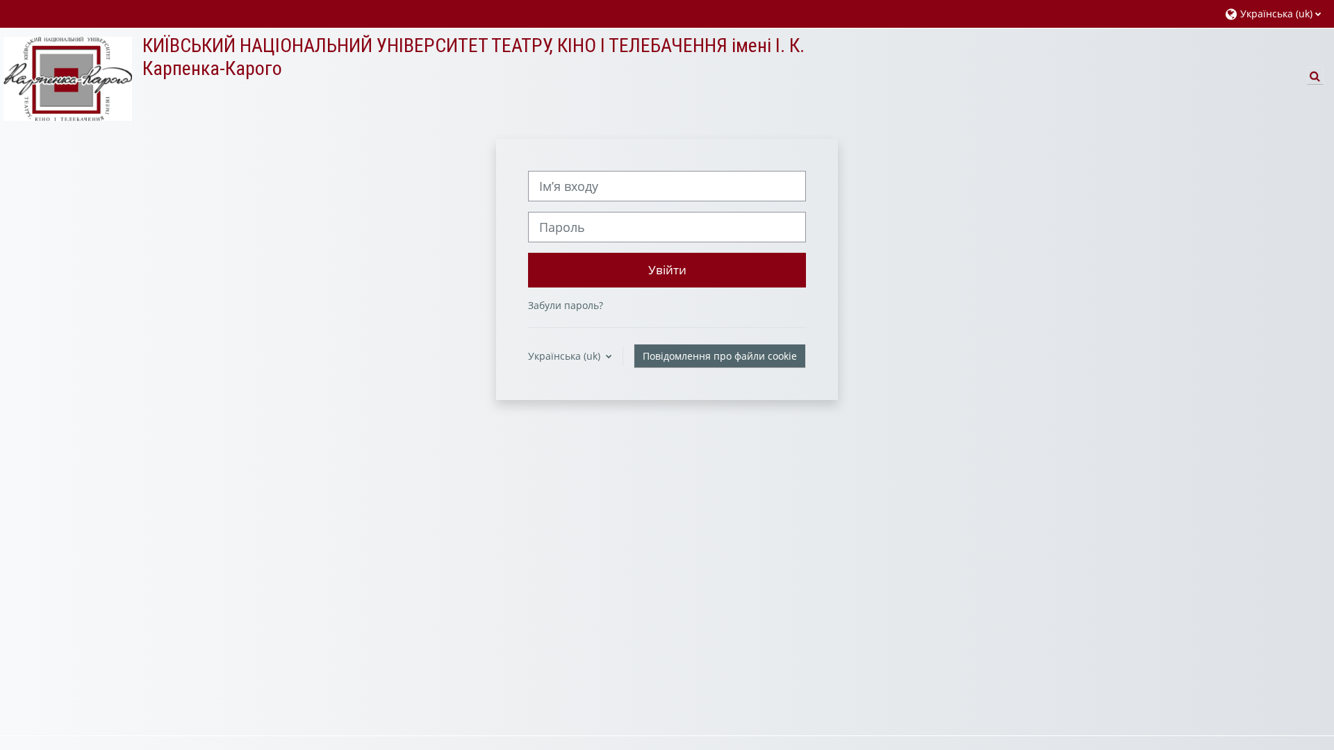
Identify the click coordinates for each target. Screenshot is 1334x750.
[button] (1272, 13)
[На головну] (66, 78)
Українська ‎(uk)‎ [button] (565, 355)
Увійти (667, 269)
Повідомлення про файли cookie (720, 355)
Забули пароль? (565, 305)
